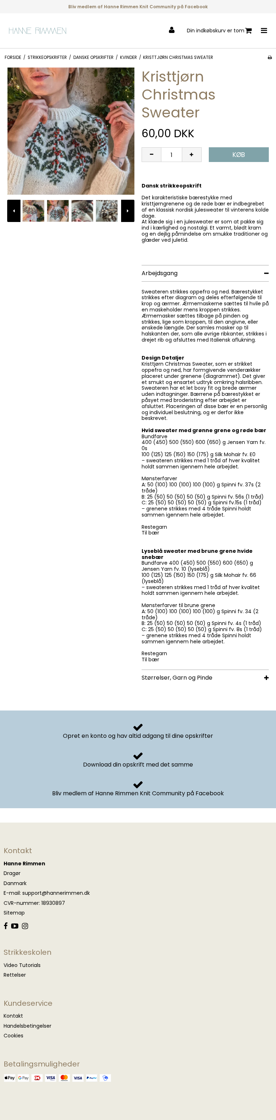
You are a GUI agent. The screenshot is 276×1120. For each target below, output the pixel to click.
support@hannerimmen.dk (56, 893)
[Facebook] (6, 926)
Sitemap (14, 912)
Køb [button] (239, 154)
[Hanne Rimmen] (37, 30)
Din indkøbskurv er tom (215, 30)
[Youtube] (14, 926)
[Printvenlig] (269, 57)
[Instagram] (25, 926)
